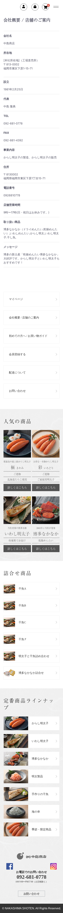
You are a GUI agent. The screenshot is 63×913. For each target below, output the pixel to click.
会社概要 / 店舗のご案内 (24, 317)
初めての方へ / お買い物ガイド (28, 335)
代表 (6, 99)
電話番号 (9, 187)
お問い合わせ (17, 390)
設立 (6, 81)
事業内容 (9, 150)
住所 (6, 167)
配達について (17, 372)
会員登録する (17, 354)
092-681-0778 (31, 877)
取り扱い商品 (12, 222)
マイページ (16, 299)
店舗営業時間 (12, 205)
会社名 (8, 35)
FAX (6, 132)
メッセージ (11, 247)
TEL (6, 116)
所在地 (8, 52)
